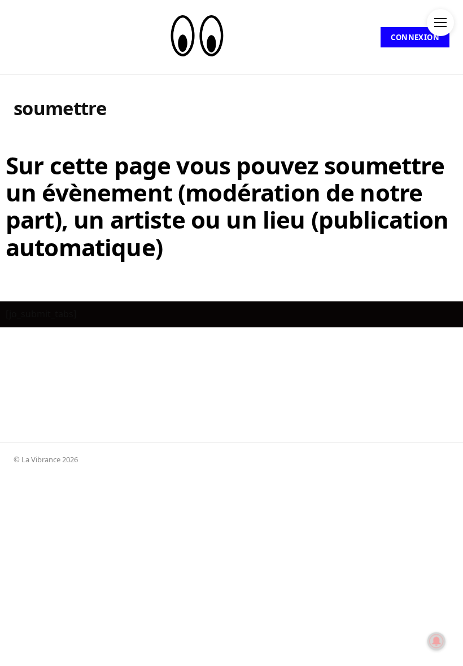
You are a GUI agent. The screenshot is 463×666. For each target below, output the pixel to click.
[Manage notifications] (436, 641)
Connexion (415, 37)
